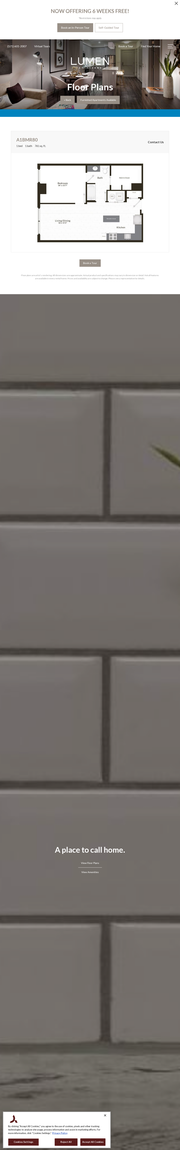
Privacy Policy (60, 1133)
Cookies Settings (23, 1142)
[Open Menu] (170, 46)
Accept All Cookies (93, 1142)
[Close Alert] (176, 4)
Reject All (66, 1142)
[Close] (105, 1115)
